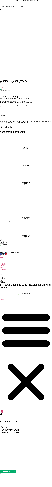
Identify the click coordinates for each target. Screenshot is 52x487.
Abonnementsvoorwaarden (3, 264)
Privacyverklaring (2, 265)
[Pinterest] (6, 254)
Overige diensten (3, 412)
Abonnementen (3, 300)
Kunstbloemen (3, 13)
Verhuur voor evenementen (3, 269)
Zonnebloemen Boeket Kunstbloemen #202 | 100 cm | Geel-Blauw (26, 236)
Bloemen (1, 256)
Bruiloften (1, 268)
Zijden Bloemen (3, 299)
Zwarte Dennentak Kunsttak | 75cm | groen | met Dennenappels (26, 148)
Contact (1, 261)
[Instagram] (3, 254)
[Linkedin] (4, 254)
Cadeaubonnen (2, 266)
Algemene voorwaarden (3, 263)
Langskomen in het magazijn (3, 270)
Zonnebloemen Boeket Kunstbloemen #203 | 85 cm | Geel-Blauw (26, 218)
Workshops (1, 267)
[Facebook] (1, 254)
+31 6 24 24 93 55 (3, 275)
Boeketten (1, 257)
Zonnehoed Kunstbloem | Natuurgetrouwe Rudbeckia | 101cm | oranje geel (26, 183)
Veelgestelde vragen (2, 262)
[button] (26, 355)
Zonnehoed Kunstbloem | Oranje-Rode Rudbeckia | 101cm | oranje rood (26, 166)
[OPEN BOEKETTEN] (14, 6)
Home (0, 13)
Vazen (2, 411)
